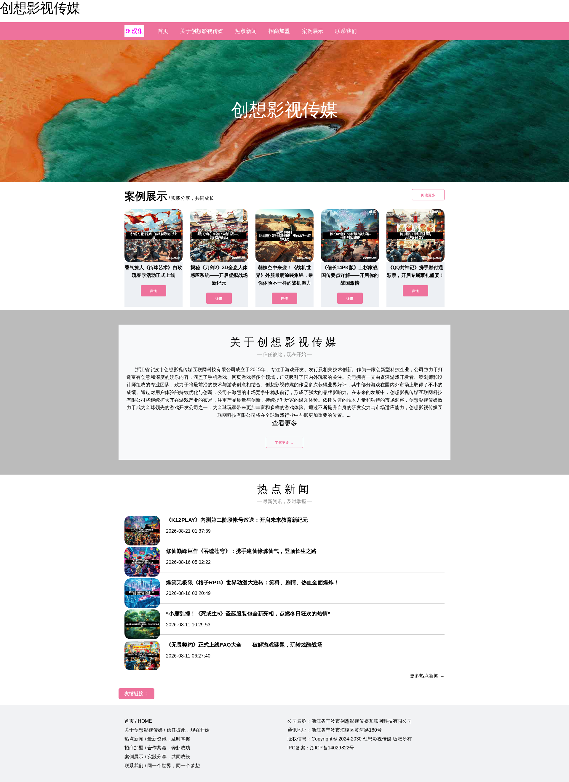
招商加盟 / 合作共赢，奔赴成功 (157, 747)
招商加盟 (279, 31)
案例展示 (313, 31)
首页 (163, 31)
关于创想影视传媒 (201, 31)
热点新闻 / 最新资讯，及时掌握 (157, 738)
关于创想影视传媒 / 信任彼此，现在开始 (167, 729)
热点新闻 (246, 31)
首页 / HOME (138, 721)
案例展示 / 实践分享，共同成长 (157, 756)
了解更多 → (284, 442)
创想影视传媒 (40, 8)
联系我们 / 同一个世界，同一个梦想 (162, 765)
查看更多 (284, 423)
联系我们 (346, 31)
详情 (153, 291)
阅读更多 (428, 195)
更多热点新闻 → (427, 675)
